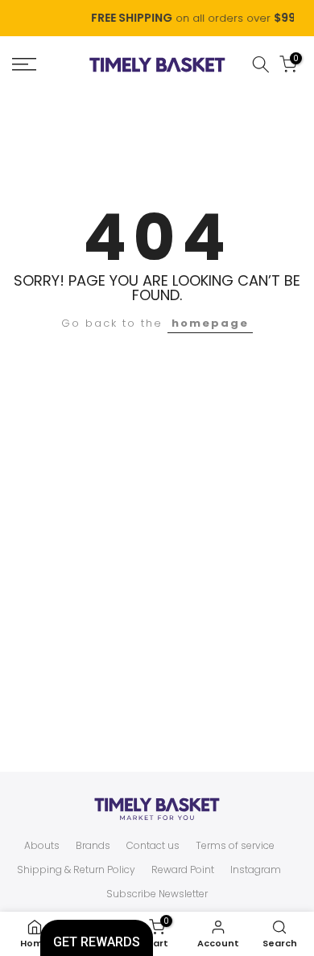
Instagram (255, 869)
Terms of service (235, 845)
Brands (93, 845)
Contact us (153, 845)
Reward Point (182, 869)
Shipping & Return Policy (76, 869)
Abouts (42, 845)
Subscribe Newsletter (157, 894)
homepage (210, 323)
